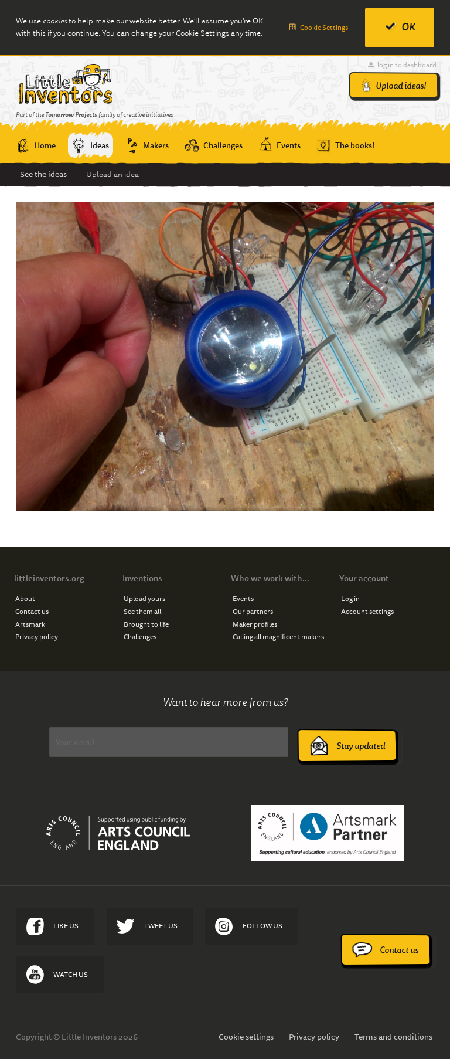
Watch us (70, 974)
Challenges (140, 636)
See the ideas (43, 174)
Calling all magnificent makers (278, 636)
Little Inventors (65, 84)
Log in (350, 598)
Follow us (262, 925)
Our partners (253, 611)
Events (243, 598)
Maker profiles (255, 624)
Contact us (32, 611)
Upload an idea (112, 174)
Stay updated (360, 745)
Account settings (367, 611)
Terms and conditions (393, 1037)
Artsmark (30, 624)
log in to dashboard (407, 64)
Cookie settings (246, 1037)
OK (408, 27)
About (25, 598)
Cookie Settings (324, 27)
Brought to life (146, 624)
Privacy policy (36, 636)
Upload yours (144, 598)
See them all (142, 611)
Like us (66, 925)
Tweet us (161, 925)
